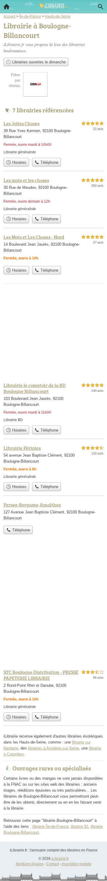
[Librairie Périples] (53, 462)
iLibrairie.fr (60, 858)
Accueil (6, 6)
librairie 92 (79, 826)
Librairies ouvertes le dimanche (38, 62)
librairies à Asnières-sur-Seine (53, 748)
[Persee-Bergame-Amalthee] (53, 512)
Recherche (100, 6)
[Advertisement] (53, 606)
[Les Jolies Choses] (53, 137)
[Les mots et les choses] (53, 194)
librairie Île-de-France (50, 826)
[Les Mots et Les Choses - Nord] (53, 248)
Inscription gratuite (77, 864)
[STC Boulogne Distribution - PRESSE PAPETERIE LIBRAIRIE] (53, 689)
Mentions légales (29, 864)
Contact (52, 864)
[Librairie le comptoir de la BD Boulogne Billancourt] (53, 402)
